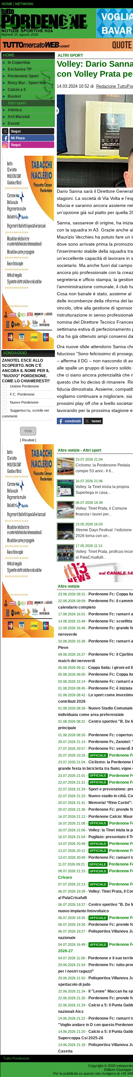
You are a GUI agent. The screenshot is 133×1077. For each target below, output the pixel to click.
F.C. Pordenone (22, 394)
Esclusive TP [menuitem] (20, 69)
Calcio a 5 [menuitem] (17, 89)
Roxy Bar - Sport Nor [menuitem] (27, 83)
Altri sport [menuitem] (17, 103)
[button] (28, 431)
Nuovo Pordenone (24, 402)
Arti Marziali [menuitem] (19, 116)
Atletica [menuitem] (15, 110)
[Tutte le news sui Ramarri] (43, 21)
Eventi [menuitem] (13, 123)
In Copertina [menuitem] (19, 62)
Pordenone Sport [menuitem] (23, 76)
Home (9, 55)
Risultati (28, 440)
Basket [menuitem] (14, 96)
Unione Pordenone (24, 386)
